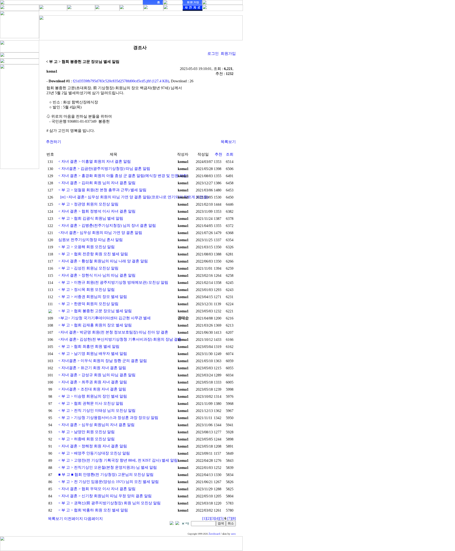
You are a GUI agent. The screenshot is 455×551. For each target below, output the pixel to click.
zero (233, 533)
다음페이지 (93, 519)
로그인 (213, 53)
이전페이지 (73, 519)
